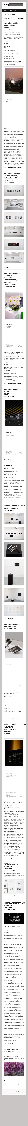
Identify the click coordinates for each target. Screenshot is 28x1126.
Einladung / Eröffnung (12, 167)
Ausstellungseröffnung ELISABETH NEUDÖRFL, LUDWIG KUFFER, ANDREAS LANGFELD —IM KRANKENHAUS (12, 280)
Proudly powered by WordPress (14, 1091)
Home (5, 10)
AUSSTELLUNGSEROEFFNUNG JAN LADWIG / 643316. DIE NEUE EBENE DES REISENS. (15, 729)
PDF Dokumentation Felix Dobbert (11, 1050)
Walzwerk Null (19, 167)
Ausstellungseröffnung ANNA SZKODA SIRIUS (12, 25)
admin (13, 14)
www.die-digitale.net (8, 465)
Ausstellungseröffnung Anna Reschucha (12, 625)
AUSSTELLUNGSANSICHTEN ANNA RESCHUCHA (14, 507)
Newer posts (21, 18)
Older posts (7, 18)
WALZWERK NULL (12, 10)
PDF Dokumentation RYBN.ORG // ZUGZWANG (11, 866)
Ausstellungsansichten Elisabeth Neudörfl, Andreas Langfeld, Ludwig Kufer (12, 176)
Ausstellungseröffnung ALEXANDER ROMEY (12, 391)
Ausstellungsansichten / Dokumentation (16, 266)
